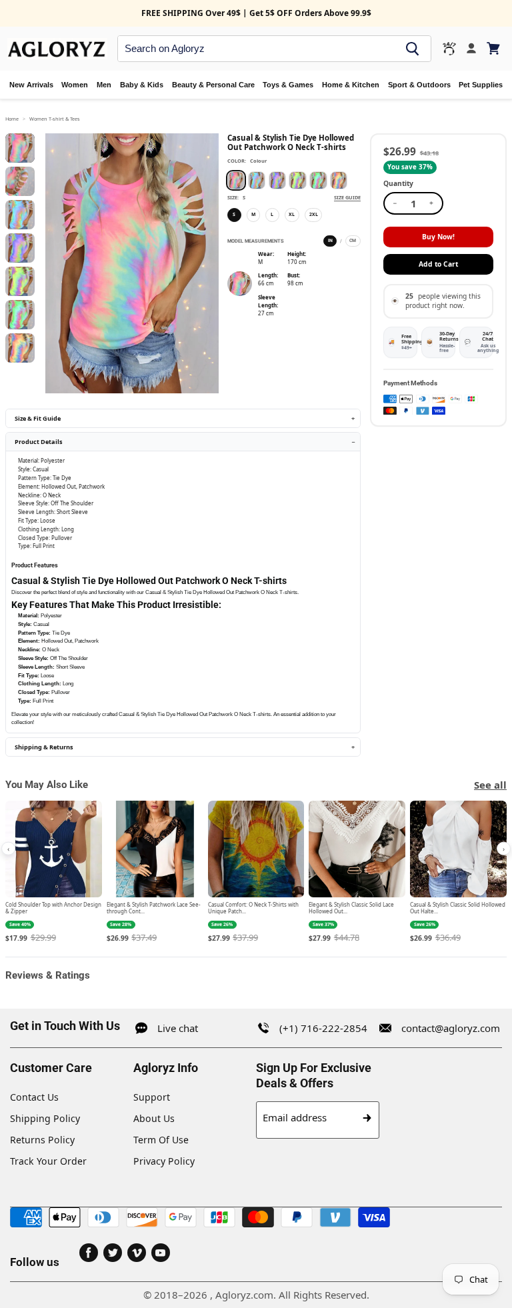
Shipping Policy (45, 1118)
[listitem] (53, 873)
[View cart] (494, 48)
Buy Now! (438, 236)
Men (104, 85)
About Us (154, 1118)
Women (74, 85)
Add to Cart (438, 264)
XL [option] (292, 214)
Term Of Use (161, 1139)
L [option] (272, 214)
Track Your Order (48, 1161)
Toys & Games (288, 85)
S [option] (234, 214)
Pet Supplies (481, 85)
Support (151, 1097)
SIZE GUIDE (347, 197)
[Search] (413, 48)
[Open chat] (449, 48)
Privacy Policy (164, 1161)
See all (490, 784)
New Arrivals (31, 85)
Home (12, 118)
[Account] (471, 48)
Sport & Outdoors (419, 85)
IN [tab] (330, 240)
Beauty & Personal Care (213, 85)
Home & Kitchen (350, 85)
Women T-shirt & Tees (54, 118)
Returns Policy (42, 1139)
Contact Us (34, 1097)
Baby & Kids (141, 85)
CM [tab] (352, 240)
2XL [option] (313, 214)
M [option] (253, 214)
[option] (236, 180)
